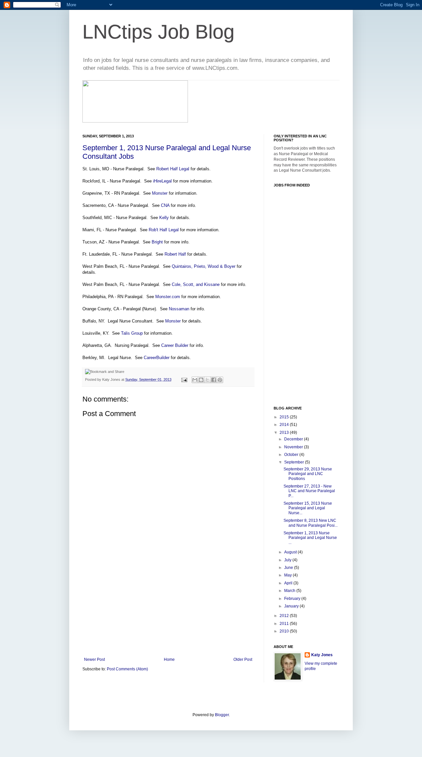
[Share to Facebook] (213, 380)
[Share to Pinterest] (220, 380)
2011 (285, 623)
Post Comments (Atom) (127, 669)
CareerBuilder (156, 357)
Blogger (222, 715)
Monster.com (167, 296)
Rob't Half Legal (164, 229)
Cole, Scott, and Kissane (196, 284)
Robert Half (175, 254)
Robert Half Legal (172, 168)
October (291, 454)
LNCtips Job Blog (158, 32)
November (294, 447)
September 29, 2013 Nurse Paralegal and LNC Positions (308, 474)
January (292, 606)
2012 (285, 615)
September (294, 462)
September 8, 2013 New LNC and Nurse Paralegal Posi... (311, 522)
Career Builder (174, 345)
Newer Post (94, 659)
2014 (285, 424)
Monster (159, 193)
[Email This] (195, 380)
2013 (285, 432)
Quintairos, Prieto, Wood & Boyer (203, 266)
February (292, 598)
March (290, 590)
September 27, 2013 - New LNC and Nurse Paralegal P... (309, 491)
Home (169, 659)
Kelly (164, 217)
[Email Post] (184, 379)
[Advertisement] (168, 608)
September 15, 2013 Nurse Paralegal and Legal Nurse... (308, 508)
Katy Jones (322, 655)
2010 (285, 631)
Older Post (242, 659)
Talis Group (132, 333)
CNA (165, 205)
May (288, 575)
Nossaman (179, 308)
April (288, 583)
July (288, 560)
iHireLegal (162, 181)
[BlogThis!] (201, 380)
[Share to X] (207, 380)
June (289, 567)
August (291, 552)
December (294, 439)
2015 (285, 417)
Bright (157, 241)
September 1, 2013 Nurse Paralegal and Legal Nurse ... (310, 538)
